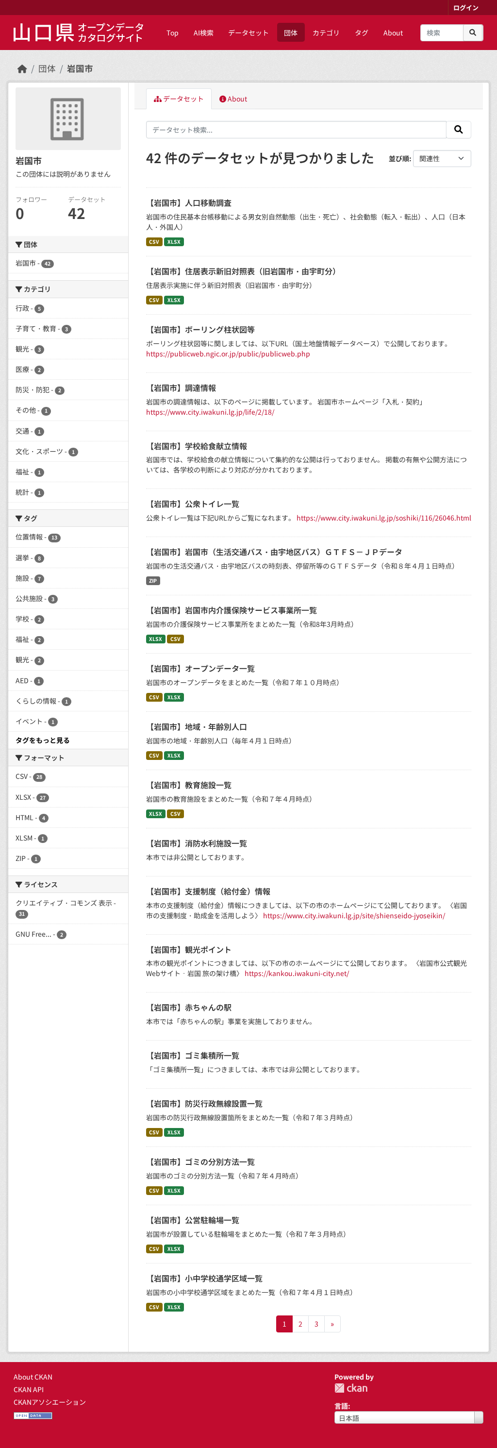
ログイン (466, 7)
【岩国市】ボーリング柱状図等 (200, 329)
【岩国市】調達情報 (181, 387)
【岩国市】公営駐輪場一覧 (192, 1220)
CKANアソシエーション (50, 1402)
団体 (291, 32)
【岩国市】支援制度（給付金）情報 (208, 891)
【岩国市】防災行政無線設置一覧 (204, 1103)
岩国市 (80, 68)
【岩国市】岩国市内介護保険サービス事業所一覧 (231, 610)
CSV (154, 241)
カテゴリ (326, 32)
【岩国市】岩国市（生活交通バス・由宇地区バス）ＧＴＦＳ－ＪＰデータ (274, 551)
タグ (361, 32)
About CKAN (33, 1376)
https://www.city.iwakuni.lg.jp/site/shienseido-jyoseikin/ (354, 915)
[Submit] (472, 32)
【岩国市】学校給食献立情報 (196, 446)
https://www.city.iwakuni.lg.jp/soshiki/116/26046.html (384, 517)
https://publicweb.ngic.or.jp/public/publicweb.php (228, 353)
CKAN (350, 1388)
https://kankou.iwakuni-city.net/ (297, 973)
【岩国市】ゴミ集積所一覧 (192, 1055)
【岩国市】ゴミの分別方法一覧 (200, 1161)
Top (172, 32)
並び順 (399, 158)
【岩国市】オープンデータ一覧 (200, 668)
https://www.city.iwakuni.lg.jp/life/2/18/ (210, 412)
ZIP (153, 580)
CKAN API (29, 1389)
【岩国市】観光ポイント (189, 949)
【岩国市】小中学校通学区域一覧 (204, 1278)
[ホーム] (22, 68)
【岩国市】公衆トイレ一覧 (192, 503)
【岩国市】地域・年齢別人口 (196, 726)
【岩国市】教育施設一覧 (189, 785)
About (393, 32)
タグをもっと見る (43, 740)
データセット (248, 32)
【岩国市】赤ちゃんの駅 (189, 1007)
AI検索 (204, 32)
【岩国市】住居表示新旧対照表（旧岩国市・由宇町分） (243, 271)
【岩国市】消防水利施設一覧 (196, 843)
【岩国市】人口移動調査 (189, 202)
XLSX (174, 241)
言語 (341, 1406)
